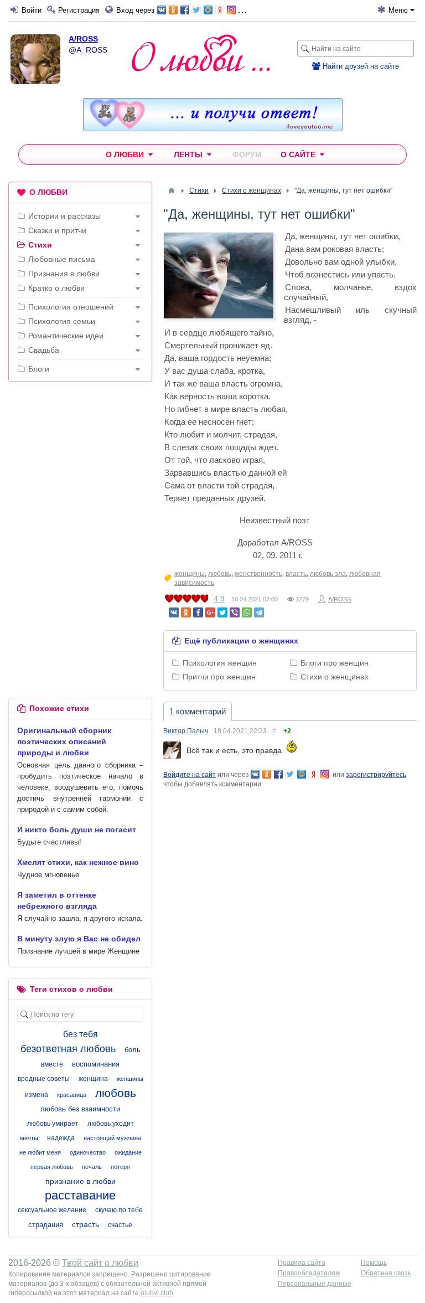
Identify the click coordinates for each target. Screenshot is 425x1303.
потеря (120, 1166)
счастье (120, 1225)
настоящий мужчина (112, 1138)
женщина (93, 1079)
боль (133, 1050)
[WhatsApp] (247, 612)
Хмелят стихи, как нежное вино (78, 862)
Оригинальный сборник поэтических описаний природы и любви (64, 741)
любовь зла (328, 574)
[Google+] (210, 612)
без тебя (80, 1034)
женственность (258, 574)
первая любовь (51, 1166)
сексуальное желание (52, 1210)
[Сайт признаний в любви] (213, 128)
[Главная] (171, 190)
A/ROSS (83, 38)
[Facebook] (198, 612)
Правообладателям (309, 1273)
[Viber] (235, 612)
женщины (189, 574)
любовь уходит (110, 1123)
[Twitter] (222, 612)
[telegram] (259, 612)
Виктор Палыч (185, 731)
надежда (61, 1138)
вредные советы (44, 1079)
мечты (29, 1138)
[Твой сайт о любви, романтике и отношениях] (201, 52)
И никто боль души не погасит (76, 829)
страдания (45, 1224)
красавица (71, 1094)
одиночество (88, 1152)
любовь (219, 574)
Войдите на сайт (189, 775)
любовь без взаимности (80, 1109)
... (242, 9)
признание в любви (80, 1181)
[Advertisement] (80, 462)
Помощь (374, 1262)
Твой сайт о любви (100, 1263)
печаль (92, 1166)
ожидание (128, 1152)
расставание (80, 1195)
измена (36, 1095)
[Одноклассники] (186, 612)
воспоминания (96, 1064)
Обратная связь (386, 1273)
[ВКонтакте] (174, 612)
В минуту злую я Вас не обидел (79, 938)
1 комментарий (197, 711)
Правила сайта (301, 1262)
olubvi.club (157, 1293)
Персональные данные (314, 1283)
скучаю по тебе (119, 1210)
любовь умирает (53, 1123)
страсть (85, 1224)
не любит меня (40, 1152)
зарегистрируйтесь (376, 775)
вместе (52, 1064)
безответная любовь (68, 1048)
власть (296, 574)
